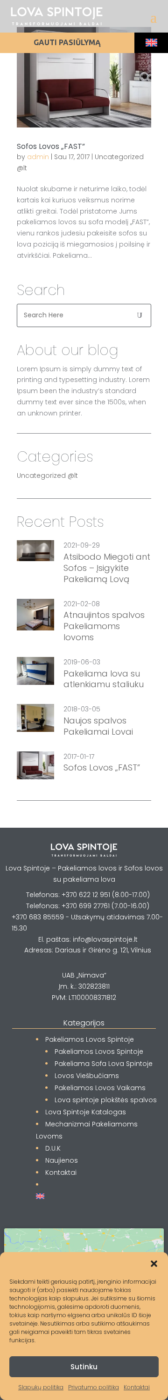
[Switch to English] (151, 42)
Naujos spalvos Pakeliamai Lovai (98, 726)
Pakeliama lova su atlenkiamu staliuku (103, 679)
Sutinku (84, 1367)
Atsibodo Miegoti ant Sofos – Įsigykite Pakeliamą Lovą (106, 567)
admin (38, 156)
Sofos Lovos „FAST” (51, 146)
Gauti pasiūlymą (67, 42)
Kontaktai (137, 1387)
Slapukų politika (40, 1387)
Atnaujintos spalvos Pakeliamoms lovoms (104, 626)
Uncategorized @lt (47, 475)
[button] (154, 1263)
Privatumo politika (93, 1387)
